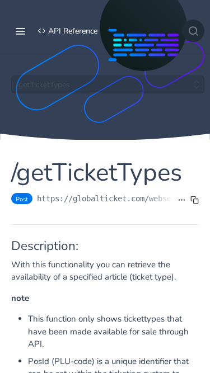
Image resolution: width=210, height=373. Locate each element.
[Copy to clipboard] (194, 199)
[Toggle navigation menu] (20, 31)
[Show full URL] (182, 199)
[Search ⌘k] (193, 31)
